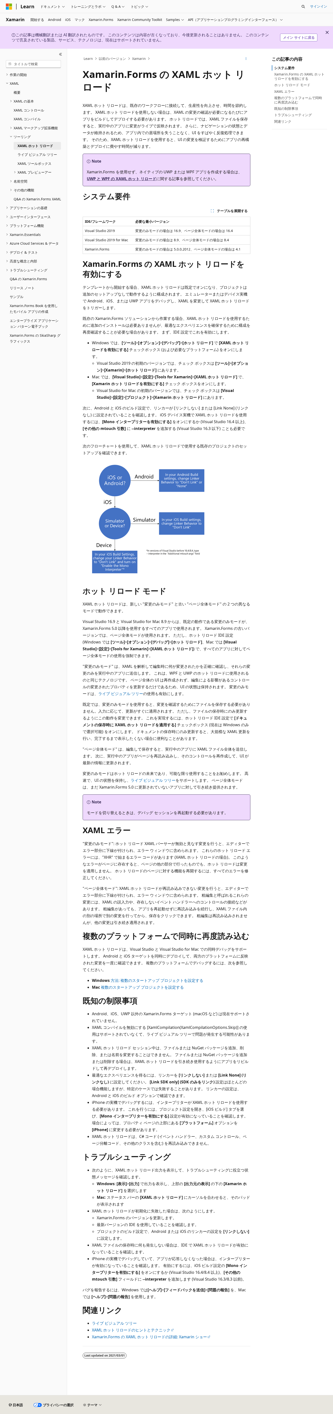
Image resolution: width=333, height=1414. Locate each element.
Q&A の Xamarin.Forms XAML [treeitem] (37, 199)
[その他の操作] (246, 59)
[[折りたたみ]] (60, 54)
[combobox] (33, 64)
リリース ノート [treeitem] (22, 288)
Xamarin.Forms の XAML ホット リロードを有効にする (299, 76)
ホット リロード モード (292, 85)
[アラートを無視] (327, 32)
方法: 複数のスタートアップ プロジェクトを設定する (157, 980)
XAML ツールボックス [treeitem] (34, 163)
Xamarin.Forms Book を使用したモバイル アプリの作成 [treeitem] (34, 308)
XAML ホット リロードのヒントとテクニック (131, 1330)
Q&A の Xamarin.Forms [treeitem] (28, 279)
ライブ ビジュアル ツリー (120, 693)
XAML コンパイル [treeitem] (27, 119)
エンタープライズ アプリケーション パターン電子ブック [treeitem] (34, 323)
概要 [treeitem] (17, 92)
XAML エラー (284, 91)
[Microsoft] (9, 6)
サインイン (318, 6)
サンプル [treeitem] (16, 296)
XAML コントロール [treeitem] (29, 110)
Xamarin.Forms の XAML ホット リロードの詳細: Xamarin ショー (149, 1337)
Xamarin (139, 58)
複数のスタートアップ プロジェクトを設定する (142, 987)
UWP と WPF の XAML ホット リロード (121, 178)
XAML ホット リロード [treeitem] (35, 145)
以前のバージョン (112, 58)
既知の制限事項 (286, 108)
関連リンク (282, 121)
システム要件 (284, 67)
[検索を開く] (303, 6)
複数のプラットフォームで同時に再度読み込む (298, 99)
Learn (88, 58)
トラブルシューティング (293, 114)
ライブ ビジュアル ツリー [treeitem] (37, 154)
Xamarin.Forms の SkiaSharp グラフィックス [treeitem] (35, 338)
